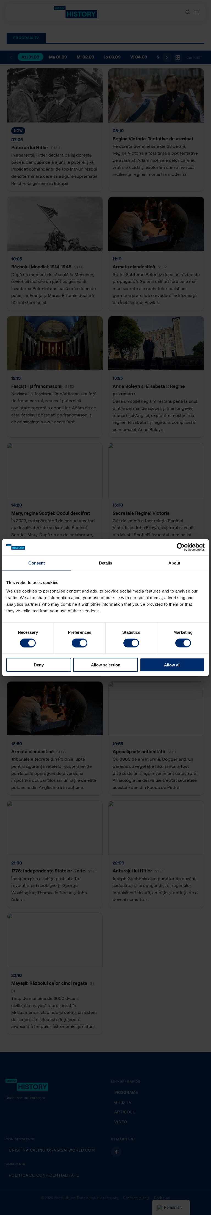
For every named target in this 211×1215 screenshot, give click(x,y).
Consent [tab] (36, 562)
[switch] (79, 642)
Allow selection (105, 665)
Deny (39, 665)
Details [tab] (105, 562)
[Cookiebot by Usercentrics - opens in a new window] (181, 547)
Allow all (172, 665)
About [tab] (174, 562)
